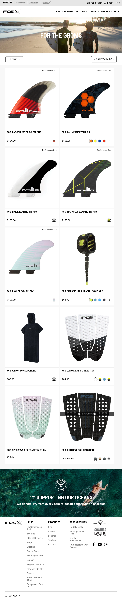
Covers (51, 531)
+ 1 (109, 140)
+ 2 (109, 299)
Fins (58, 11)
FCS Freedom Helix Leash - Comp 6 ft (82, 291)
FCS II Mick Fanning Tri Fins (22, 211)
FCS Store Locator (35, 568)
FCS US (16, 596)
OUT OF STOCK (87, 414)
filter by (13, 59)
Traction (80, 11)
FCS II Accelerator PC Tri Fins (24, 132)
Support (30, 559)
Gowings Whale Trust (77, 532)
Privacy (30, 573)
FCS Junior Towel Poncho (21, 370)
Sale (116, 11)
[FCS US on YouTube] (99, 544)
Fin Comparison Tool (34, 528)
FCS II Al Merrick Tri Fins (76, 132)
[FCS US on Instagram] (105, 544)
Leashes (68, 11)
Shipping (31, 546)
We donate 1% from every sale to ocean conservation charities (61, 503)
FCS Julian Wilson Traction (78, 450)
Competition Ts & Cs (35, 585)
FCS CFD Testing (35, 537)
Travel (93, 11)
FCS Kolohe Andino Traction (78, 370)
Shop (29, 542)
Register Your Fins (35, 564)
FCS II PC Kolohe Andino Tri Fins (79, 211)
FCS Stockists (76, 526)
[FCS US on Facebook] (93, 544)
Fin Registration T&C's (34, 578)
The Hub (105, 11)
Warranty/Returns (35, 555)
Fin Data (52, 544)
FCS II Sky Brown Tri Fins (21, 291)
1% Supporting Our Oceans (79, 545)
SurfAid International (75, 539)
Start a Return (33, 551)
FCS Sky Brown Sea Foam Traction (26, 450)
